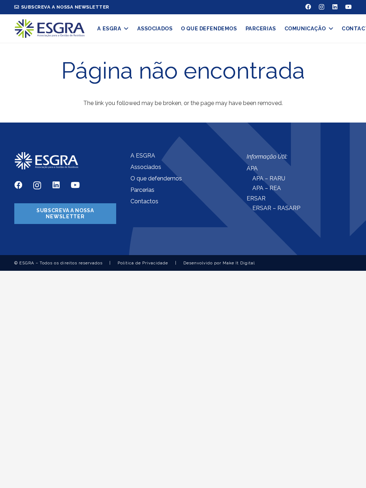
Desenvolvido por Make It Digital (219, 262)
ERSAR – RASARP (276, 208)
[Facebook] (308, 7)
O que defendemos (156, 178)
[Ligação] (49, 29)
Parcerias (142, 189)
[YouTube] (348, 7)
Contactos (144, 201)
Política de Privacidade (143, 262)
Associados (145, 167)
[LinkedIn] (334, 7)
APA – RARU (268, 178)
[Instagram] (321, 7)
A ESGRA (142, 155)
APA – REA (266, 188)
